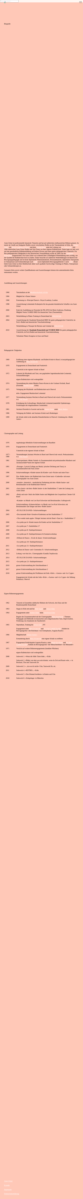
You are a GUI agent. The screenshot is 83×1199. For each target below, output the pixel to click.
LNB (35, 262)
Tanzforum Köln (49, 613)
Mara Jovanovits (32, 362)
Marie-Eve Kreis (57, 642)
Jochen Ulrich (34, 613)
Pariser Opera (49, 409)
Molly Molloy (63, 409)
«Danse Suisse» (31, 635)
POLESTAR (56, 316)
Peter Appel (39, 609)
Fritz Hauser (23, 399)
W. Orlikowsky (66, 247)
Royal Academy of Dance (21, 247)
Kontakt (7, 1185)
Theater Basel (41, 247)
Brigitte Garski (29, 385)
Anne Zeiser (8, 1181)
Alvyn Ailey (50, 609)
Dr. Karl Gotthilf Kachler (52, 629)
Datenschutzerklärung (11, 1194)
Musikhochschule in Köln (39, 292)
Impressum (8, 1189)
